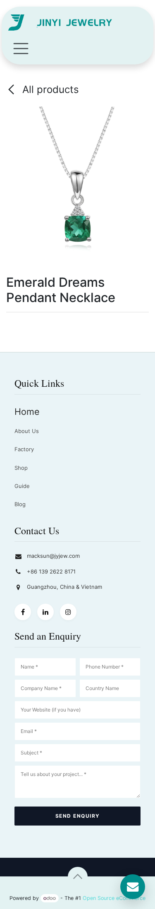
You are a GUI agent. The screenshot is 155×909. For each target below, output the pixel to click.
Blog (20, 504)
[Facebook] (22, 612)
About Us (26, 431)
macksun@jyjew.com (53, 555)
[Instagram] (68, 612)
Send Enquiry (77, 816)
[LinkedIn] (45, 612)
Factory (24, 449)
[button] (78, 877)
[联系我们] (132, 886)
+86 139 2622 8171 (51, 571)
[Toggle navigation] (20, 48)
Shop (21, 467)
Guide (22, 486)
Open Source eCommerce (114, 898)
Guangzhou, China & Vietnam (64, 586)
